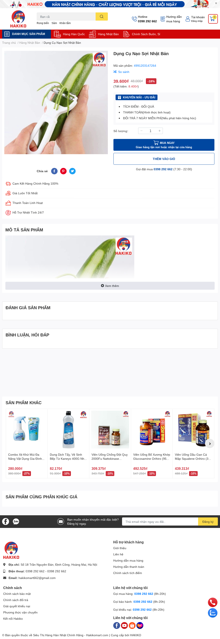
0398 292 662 (147, 21)
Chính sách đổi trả (15, 600)
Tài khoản (198, 17)
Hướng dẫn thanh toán (128, 566)
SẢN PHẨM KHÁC (23, 402)
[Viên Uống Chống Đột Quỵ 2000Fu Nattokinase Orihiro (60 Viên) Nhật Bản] (110, 430)
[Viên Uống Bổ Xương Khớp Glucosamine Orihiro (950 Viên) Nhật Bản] (152, 430)
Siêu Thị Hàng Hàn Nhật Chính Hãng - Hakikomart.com (70, 635)
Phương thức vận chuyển (20, 612)
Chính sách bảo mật (17, 593)
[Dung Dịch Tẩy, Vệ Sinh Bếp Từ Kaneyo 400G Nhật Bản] (68, 430)
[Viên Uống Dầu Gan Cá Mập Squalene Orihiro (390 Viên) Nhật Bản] (193, 430)
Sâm (54, 23)
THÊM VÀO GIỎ (164, 159)
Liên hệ (118, 554)
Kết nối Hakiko (13, 618)
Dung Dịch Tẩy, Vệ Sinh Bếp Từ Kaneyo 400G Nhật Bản (68, 459)
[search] (102, 16)
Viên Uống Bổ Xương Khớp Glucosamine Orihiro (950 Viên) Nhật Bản (151, 459)
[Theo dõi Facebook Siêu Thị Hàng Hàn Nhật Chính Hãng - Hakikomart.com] (5, 521)
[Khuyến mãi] (110, 4)
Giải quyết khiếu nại (16, 606)
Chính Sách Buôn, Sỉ (146, 34)
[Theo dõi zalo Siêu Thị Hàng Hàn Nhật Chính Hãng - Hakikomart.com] (15, 521)
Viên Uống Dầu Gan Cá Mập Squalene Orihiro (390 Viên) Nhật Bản (193, 459)
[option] (56, 102)
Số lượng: (120, 131)
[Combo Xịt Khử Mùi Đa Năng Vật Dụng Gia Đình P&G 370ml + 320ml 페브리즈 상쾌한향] (27, 430)
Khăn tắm (65, 23)
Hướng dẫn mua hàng (174, 19)
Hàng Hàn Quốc (74, 34)
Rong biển (43, 23)
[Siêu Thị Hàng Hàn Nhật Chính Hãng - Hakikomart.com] (18, 18)
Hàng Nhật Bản (108, 34)
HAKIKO (135, 635)
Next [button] (209, 443)
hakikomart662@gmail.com (37, 578)
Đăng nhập (197, 21)
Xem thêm (112, 286)
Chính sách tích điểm (127, 573)
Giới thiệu (119, 548)
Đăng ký (208, 521)
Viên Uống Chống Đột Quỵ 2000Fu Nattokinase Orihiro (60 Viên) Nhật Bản (110, 459)
